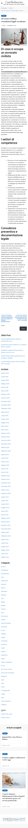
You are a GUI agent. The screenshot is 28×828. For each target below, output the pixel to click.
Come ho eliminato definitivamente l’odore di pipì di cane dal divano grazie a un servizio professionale (13, 797)
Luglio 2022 (4, 543)
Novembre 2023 (6, 486)
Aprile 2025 (4, 426)
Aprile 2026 (4, 387)
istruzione (4, 627)
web (2, 697)
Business (3, 595)
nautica (3, 651)
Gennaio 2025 (5, 437)
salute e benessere (6, 662)
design (3, 602)
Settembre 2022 (6, 536)
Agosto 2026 (5, 373)
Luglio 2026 (4, 376)
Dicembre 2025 (5, 401)
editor (4, 25)
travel (3, 687)
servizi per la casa (6, 669)
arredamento (5, 573)
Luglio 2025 (4, 415)
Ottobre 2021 (5, 557)
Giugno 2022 (5, 546)
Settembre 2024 (6, 451)
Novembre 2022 (6, 529)
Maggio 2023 (5, 507)
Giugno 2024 (5, 461)
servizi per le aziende (7, 673)
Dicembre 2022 (5, 525)
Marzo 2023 (4, 514)
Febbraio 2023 (5, 518)
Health (3, 619)
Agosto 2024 (5, 454)
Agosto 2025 (5, 412)
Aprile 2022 (4, 553)
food (2, 612)
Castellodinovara (14, 2)
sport (2, 680)
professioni (4, 655)
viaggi (3, 694)
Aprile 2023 (4, 511)
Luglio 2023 (4, 500)
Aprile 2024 (4, 468)
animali (3, 566)
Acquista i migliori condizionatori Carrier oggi (13, 758)
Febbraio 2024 (5, 476)
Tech (2, 683)
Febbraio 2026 (5, 394)
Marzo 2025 (4, 430)
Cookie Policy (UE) (6, 714)
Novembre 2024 (6, 444)
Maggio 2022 (5, 550)
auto (2, 577)
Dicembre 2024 (5, 440)
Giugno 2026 (5, 380)
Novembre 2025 (6, 405)
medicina (4, 644)
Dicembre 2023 (5, 483)
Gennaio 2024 (5, 479)
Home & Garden (6, 623)
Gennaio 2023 (5, 522)
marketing (4, 641)
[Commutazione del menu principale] (2, 3)
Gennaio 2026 (5, 398)
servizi (3, 15)
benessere (4, 591)
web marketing (5, 701)
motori (3, 648)
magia (3, 637)
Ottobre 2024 (5, 447)
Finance (3, 609)
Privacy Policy (5, 717)
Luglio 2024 (4, 458)
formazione (4, 616)
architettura (4, 570)
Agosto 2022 (5, 539)
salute (3, 658)
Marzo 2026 (4, 391)
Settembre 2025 (6, 408)
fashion (3, 605)
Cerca (3, 325)
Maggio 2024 (5, 465)
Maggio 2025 (5, 422)
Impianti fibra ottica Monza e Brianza (12, 738)
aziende (3, 584)
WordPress (15, 820)
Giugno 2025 (5, 419)
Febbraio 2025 (5, 433)
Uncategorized (5, 690)
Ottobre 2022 (5, 532)
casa (2, 598)
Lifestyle (3, 634)
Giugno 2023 (5, 504)
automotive (4, 581)
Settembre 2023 (6, 493)
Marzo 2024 (4, 472)
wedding (3, 704)
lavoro (3, 630)
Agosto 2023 (5, 497)
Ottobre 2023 (5, 490)
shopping (4, 676)
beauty (3, 588)
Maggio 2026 (5, 384)
